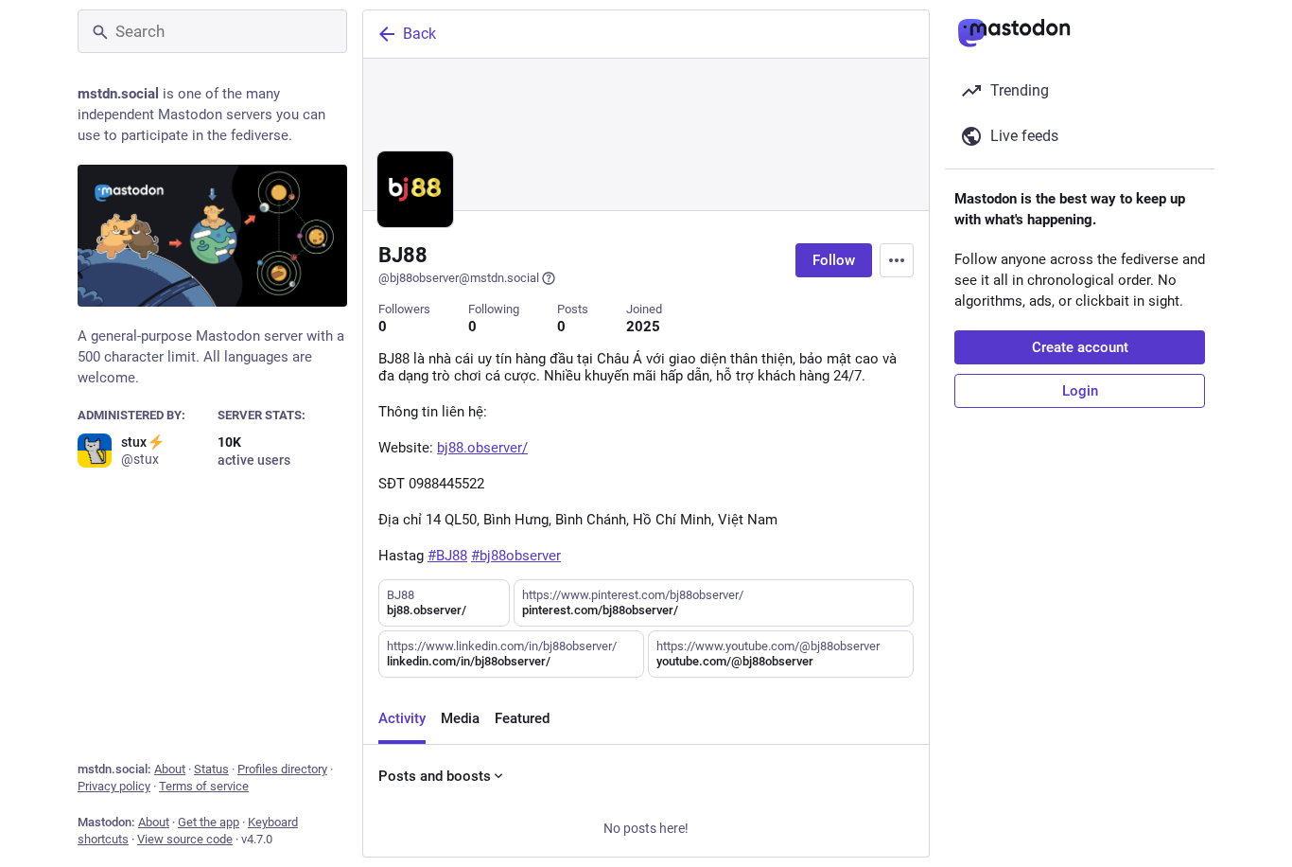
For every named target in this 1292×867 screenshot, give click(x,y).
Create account (1080, 347)
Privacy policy (114, 786)
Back (419, 34)
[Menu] (897, 260)
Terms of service (204, 786)
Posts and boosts (434, 776)
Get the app (208, 822)
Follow (833, 260)
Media (460, 718)
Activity (402, 718)
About (169, 769)
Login (1080, 390)
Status (211, 769)
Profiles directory (282, 769)
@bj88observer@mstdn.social (458, 278)
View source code (185, 839)
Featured (522, 718)
